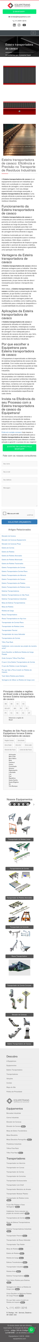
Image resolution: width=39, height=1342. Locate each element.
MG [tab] (15, 708)
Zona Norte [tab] (21, 740)
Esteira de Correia (8, 548)
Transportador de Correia (15, 1172)
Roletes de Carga (8, 611)
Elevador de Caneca (9, 536)
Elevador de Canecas (13, 1122)
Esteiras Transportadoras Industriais (14, 599)
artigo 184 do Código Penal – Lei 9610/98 (20, 1331)
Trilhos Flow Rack (12, 1148)
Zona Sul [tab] (18, 745)
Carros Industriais (12, 1117)
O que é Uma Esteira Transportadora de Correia (18, 662)
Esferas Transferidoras (14, 1262)
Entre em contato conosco (12, 432)
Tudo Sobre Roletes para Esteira (13, 676)
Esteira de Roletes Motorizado (12, 559)
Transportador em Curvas (15, 1167)
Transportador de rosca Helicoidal (13, 634)
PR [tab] (5, 713)
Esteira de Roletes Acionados (12, 556)
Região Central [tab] (9, 740)
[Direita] (33, 804)
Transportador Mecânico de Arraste (18, 1189)
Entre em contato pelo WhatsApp (20, 447)
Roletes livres (11, 1271)
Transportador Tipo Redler (15, 1244)
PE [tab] (27, 708)
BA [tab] (11, 704)
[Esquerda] (29, 804)
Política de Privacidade (14, 1091)
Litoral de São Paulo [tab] (26, 750)
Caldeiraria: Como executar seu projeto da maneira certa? (17, 1212)
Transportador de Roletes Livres (13, 626)
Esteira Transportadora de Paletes (13, 583)
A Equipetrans (11, 1061)
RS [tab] (17, 713)
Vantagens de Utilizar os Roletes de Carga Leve (18, 680)
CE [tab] (17, 704)
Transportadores (12, 1074)
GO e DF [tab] (7, 708)
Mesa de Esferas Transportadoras (13, 603)
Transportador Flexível (9, 630)
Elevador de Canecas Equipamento (14, 540)
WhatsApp (20, 11)
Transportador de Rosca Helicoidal (18, 1240)
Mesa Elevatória (12, 1135)
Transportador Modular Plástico (17, 1194)
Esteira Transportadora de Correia (13, 567)
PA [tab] (21, 708)
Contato (9, 1083)
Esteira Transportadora (14, 1070)
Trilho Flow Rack (7, 642)
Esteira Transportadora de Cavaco (13, 579)
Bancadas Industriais (13, 1113)
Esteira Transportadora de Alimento (14, 575)
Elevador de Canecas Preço (11, 544)
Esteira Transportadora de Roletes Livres (16, 587)
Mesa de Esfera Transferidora (16, 1131)
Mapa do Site (11, 1087)
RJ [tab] (11, 713)
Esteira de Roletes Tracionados (12, 563)
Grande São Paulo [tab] (10, 750)
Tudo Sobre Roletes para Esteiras (18, 1280)
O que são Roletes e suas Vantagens (14, 666)
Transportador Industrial (14, 1267)
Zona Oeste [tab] (8, 745)
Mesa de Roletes (7, 607)
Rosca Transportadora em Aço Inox (14, 618)
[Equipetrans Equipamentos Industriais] (19, 5)
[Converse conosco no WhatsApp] (31, 1329)
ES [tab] (23, 704)
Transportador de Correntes (16, 1176)
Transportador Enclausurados (16, 1180)
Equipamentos (11, 1065)
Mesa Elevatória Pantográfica (16, 1139)
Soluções (9, 1078)
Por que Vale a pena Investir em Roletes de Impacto (17, 1301)
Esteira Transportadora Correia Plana (14, 571)
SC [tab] (23, 713)
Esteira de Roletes (8, 552)
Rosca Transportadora (9, 614)
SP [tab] (29, 713)
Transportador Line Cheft (15, 1185)
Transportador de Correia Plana (13, 622)
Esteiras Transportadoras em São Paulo (15, 595)
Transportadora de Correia (11, 638)
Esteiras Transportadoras (10, 591)
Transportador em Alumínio (15, 1163)
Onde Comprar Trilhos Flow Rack (13, 658)
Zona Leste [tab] (28, 745)
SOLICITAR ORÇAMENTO (19, 521)
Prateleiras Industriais (13, 1144)
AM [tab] (6, 704)
